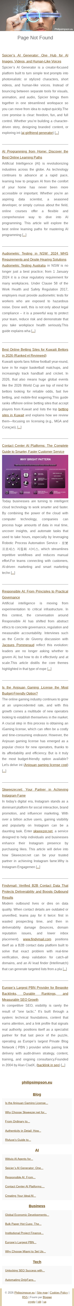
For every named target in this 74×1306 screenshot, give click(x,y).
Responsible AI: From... (20, 1177)
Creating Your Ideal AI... (20, 1195)
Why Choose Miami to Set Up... (25, 1251)
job (39, 1301)
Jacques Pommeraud (18, 645)
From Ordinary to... (17, 1121)
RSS (25, 1297)
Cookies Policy (59, 1292)
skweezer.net (42, 831)
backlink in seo (48, 1065)
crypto (31, 1301)
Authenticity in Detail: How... (23, 1130)
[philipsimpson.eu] (37, 15)
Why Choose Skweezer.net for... (26, 1112)
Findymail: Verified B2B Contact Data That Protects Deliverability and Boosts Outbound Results (35, 891)
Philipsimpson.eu (24, 1292)
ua (44, 1301)
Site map (42, 1292)
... (57, 133)
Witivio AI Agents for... (19, 1158)
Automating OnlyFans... (20, 1279)
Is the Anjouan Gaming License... (26, 1103)
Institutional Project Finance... (24, 1233)
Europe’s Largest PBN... (20, 1242)
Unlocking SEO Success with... (25, 1270)
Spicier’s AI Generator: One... (24, 1168)
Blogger (47, 1297)
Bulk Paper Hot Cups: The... (23, 1223)
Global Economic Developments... (27, 1214)
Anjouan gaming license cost (45, 765)
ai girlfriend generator (37, 133)
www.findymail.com (37, 939)
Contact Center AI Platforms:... (25, 1186)
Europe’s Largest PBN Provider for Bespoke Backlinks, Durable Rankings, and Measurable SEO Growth (35, 993)
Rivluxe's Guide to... (18, 1139)
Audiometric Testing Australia (24, 265)
